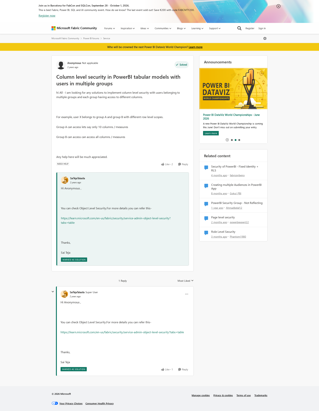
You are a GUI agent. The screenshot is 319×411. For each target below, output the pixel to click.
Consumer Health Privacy (99, 403)
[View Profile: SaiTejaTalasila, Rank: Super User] (64, 294)
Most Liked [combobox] (186, 281)
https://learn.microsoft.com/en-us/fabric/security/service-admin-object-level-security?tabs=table (122, 332)
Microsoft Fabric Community (65, 38)
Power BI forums (91, 38)
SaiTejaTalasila (77, 178)
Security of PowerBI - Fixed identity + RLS (234, 168)
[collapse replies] (53, 291)
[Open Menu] (264, 38)
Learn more (196, 47)
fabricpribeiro (237, 175)
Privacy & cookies (223, 395)
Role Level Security (223, 231)
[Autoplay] (227, 140)
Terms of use (243, 395)
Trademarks (260, 395)
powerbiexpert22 (239, 222)
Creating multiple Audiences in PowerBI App (236, 186)
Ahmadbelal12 (234, 207)
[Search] (239, 28)
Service (106, 38)
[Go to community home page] (74, 28)
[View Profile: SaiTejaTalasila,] (64, 180)
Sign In (262, 28)
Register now (47, 15)
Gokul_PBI (235, 193)
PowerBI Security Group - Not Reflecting (237, 203)
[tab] (232, 140)
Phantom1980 (238, 236)
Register (250, 28)
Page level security (223, 217)
